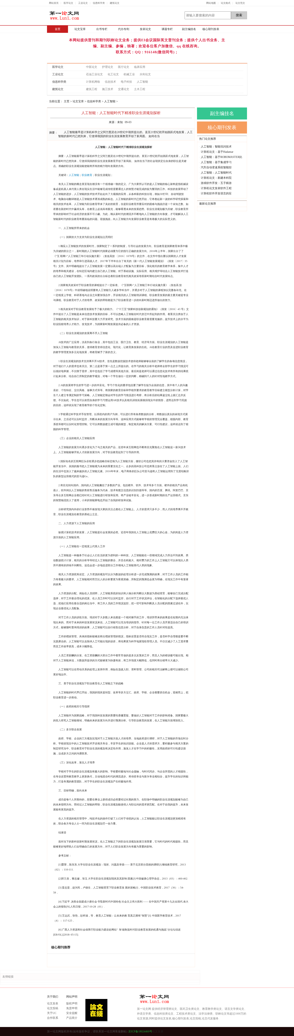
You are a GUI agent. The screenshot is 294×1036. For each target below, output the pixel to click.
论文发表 (52, 1003)
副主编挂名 (189, 29)
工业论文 (83, 3)
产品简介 (71, 1017)
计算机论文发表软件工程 (216, 188)
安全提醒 (71, 1013)
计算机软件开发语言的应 (216, 193)
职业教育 (87, 175)
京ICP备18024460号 (139, 1031)
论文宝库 (80, 29)
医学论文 (68, 3)
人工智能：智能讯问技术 (216, 146)
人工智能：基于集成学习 (216, 162)
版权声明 (71, 1003)
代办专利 (123, 29)
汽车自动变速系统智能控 (216, 167)
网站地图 (211, 3)
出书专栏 (101, 29)
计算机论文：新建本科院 (216, 177)
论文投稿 (52, 1008)
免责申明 (71, 1008)
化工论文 (113, 74)
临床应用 (139, 66)
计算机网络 (93, 81)
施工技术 (107, 89)
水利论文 (145, 74)
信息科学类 (99, 3)
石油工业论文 (94, 74)
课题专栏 (167, 29)
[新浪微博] (244, 1031)
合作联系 (52, 1017)
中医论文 (91, 66)
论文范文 (240, 3)
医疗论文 (123, 66)
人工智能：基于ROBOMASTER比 (221, 157)
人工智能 (142, 81)
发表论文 (145, 29)
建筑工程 (91, 89)
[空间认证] (230, 1031)
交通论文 (123, 89)
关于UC (51, 1013)
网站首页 (54, 3)
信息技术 (110, 81)
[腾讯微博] (237, 1031)
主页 (66, 101)
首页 (57, 29)
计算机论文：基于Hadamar (217, 151)
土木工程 (139, 89)
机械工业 (129, 74)
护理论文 (107, 66)
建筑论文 (114, 3)
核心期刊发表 (210, 29)
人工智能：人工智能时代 (216, 172)
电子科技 (126, 81)
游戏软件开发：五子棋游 (216, 183)
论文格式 (225, 3)
